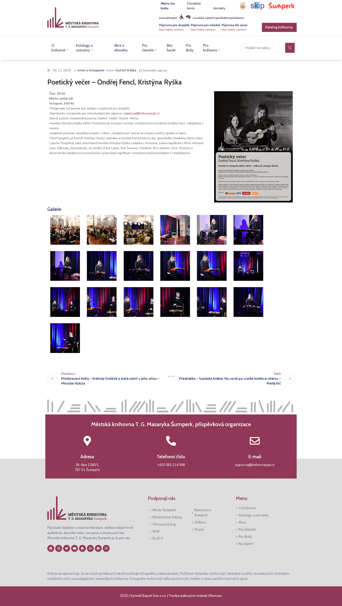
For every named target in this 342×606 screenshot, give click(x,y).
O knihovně (58, 47)
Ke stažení (246, 544)
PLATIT (157, 539)
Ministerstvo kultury (167, 517)
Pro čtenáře (148, 47)
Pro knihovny (210, 47)
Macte (199, 529)
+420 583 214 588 (171, 465)
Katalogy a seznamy (84, 47)
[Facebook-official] (50, 548)
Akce (242, 522)
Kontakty (219, 8)
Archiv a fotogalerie (90, 70)
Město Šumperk (164, 510)
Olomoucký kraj (164, 524)
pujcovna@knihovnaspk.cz (255, 465)
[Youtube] (74, 548)
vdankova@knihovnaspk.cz (141, 113)
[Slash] (171, 376)
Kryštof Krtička (125, 70)
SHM (156, 531)
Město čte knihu (168, 6)
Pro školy (189, 47)
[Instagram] (58, 548)
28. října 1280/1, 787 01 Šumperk (87, 467)
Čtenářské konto (194, 6)
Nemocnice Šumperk (202, 512)
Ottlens (200, 522)
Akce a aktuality (121, 47)
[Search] (290, 48)
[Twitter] (66, 548)
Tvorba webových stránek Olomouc (195, 596)
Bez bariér (171, 47)
